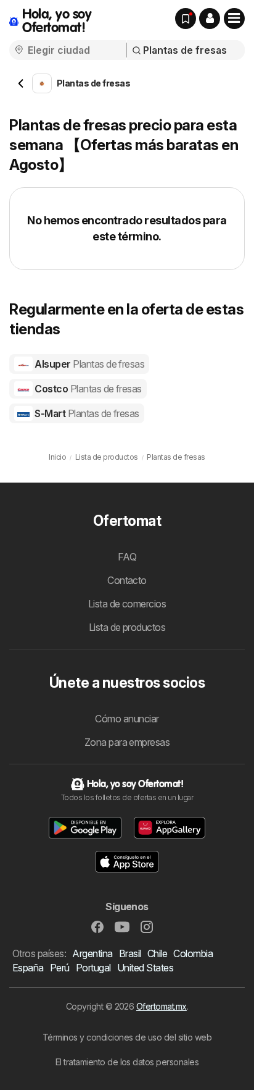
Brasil (130, 953)
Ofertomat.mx (161, 1006)
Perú (60, 967)
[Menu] (234, 18)
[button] (209, 18)
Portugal (93, 967)
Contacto (127, 580)
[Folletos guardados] (185, 18)
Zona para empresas (127, 742)
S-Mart (86, 413)
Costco (87, 388)
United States (145, 967)
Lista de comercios (127, 604)
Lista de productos (127, 627)
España (28, 967)
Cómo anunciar (126, 718)
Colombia (193, 953)
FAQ (127, 557)
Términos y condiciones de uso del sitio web (127, 1037)
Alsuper (89, 364)
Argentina (92, 953)
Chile (157, 953)
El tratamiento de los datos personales (127, 1062)
